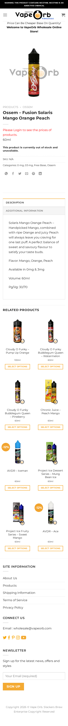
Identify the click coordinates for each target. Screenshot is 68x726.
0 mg (20, 165)
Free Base (40, 165)
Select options (17, 366)
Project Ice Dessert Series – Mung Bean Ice (50, 474)
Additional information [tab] (24, 210)
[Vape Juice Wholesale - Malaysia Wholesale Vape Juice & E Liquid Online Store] (34, 15)
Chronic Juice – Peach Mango (51, 411)
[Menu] (5, 15)
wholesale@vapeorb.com (32, 628)
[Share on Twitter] (20, 174)
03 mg (29, 165)
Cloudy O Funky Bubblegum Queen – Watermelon (50, 352)
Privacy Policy (13, 607)
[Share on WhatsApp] (6, 174)
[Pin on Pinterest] (33, 174)
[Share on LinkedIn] (40, 174)
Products (10, 107)
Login (17, 130)
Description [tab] (15, 202)
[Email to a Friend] (27, 174)
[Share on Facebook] (13, 174)
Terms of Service (15, 600)
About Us (10, 578)
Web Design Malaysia (34, 716)
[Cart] (63, 15)
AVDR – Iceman (17, 470)
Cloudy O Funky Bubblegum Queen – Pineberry (17, 413)
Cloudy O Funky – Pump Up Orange (17, 351)
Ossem (27, 107)
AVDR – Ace (50, 531)
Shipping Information (19, 593)
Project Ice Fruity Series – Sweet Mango (17, 534)
